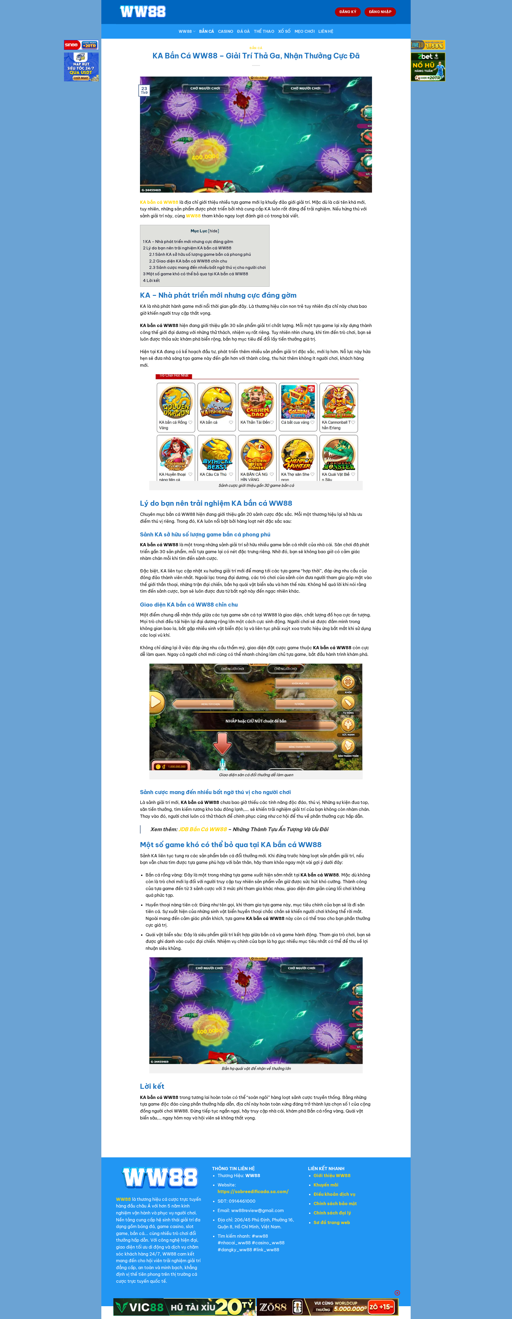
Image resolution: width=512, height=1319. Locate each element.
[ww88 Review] (142, 11)
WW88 (185, 31)
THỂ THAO (264, 31)
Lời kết (151, 280)
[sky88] (81, 67)
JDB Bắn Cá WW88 (202, 829)
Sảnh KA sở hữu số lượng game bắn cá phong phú (200, 254)
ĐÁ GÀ (243, 31)
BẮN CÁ (206, 31)
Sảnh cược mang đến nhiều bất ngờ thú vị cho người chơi (208, 267)
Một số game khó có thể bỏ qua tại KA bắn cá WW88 (196, 273)
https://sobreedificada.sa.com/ (253, 1191)
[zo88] (328, 1307)
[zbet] (428, 67)
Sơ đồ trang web (332, 1222)
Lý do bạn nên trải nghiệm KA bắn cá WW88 (187, 247)
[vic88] (184, 1307)
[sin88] (81, 46)
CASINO (226, 31)
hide (213, 231)
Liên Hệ (325, 31)
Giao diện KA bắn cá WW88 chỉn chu (188, 261)
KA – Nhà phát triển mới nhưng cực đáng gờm (188, 241)
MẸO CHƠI (305, 31)
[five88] (428, 46)
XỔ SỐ (284, 31)
